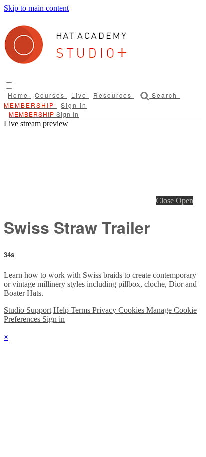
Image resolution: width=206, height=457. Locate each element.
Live (81, 95)
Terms (81, 310)
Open (185, 200)
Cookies (132, 310)
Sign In (67, 114)
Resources (114, 95)
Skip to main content (36, 8)
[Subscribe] (30, 114)
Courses (51, 95)
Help (62, 310)
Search (165, 95)
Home (19, 95)
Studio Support (28, 310)
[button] (9, 85)
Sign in (74, 105)
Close (166, 200)
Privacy (105, 310)
